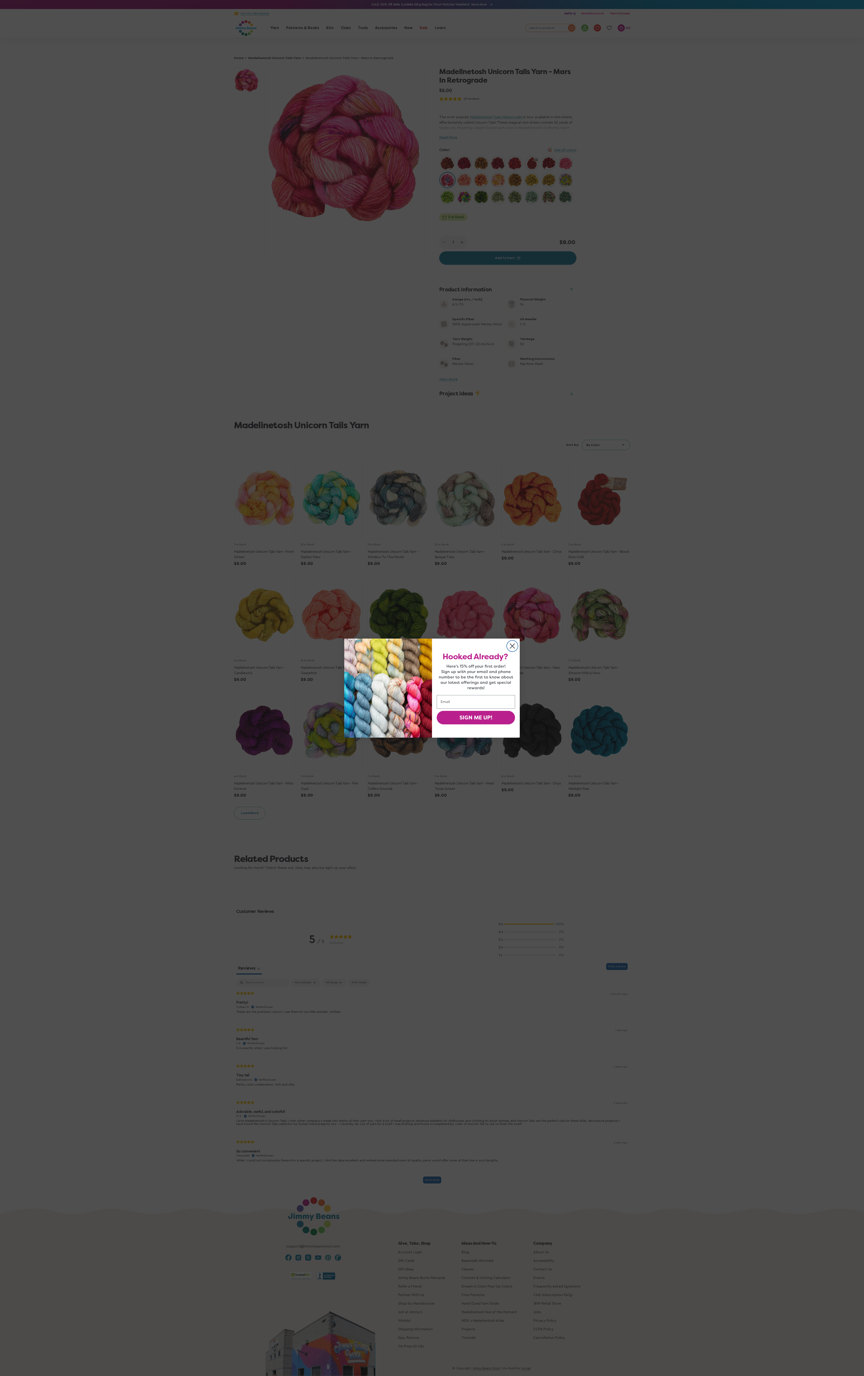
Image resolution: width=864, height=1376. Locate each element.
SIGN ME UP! (475, 717)
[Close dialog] (512, 646)
